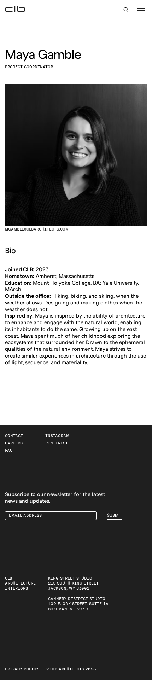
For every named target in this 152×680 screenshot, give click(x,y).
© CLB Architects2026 (71, 669)
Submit (114, 515)
